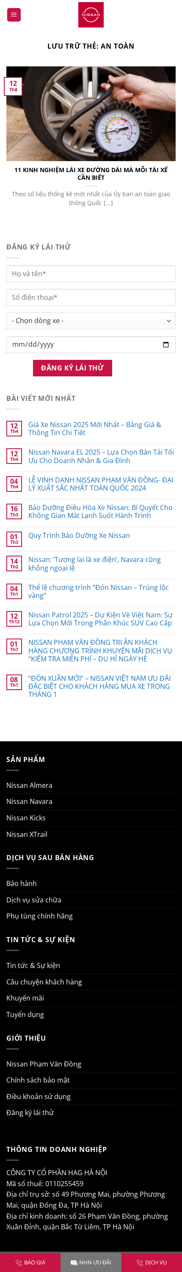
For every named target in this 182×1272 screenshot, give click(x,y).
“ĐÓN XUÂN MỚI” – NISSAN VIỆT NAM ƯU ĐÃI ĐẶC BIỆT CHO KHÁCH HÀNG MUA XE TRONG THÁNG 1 (99, 686)
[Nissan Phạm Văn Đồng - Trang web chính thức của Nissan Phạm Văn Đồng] (91, 14)
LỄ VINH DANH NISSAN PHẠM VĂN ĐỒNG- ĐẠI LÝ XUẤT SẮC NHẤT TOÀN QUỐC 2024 (100, 484)
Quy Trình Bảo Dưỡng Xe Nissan (79, 536)
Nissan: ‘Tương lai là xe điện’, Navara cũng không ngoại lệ (94, 564)
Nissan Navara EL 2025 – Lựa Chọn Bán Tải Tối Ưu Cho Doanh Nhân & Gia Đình (101, 456)
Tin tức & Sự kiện (33, 965)
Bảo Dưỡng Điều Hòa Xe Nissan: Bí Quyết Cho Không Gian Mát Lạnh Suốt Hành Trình (100, 512)
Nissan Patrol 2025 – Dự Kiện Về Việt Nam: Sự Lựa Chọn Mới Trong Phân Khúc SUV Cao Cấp (100, 619)
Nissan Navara (29, 801)
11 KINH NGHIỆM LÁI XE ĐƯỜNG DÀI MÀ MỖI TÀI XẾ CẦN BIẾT (91, 173)
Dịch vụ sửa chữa (33, 900)
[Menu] (14, 15)
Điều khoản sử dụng (38, 1096)
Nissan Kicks (26, 817)
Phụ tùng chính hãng (39, 916)
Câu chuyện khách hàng (44, 982)
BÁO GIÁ (34, 1262)
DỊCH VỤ (156, 1262)
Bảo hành (21, 883)
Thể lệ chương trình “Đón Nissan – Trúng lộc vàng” (98, 592)
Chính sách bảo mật (38, 1080)
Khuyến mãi (25, 998)
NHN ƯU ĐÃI (95, 1262)
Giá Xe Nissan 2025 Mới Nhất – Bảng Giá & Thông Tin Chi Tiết (94, 429)
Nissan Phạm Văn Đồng (43, 1064)
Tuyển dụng (25, 1014)
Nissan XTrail (26, 834)
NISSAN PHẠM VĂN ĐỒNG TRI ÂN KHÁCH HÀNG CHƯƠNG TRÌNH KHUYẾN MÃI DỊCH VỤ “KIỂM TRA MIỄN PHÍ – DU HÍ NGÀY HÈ (100, 651)
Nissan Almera (29, 785)
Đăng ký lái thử (30, 1112)
